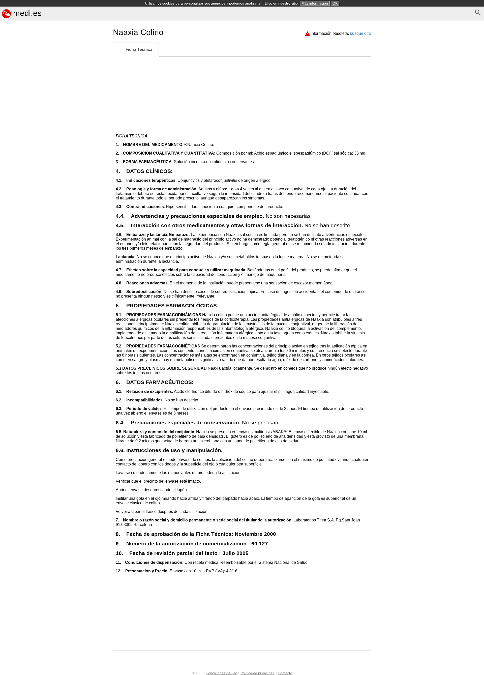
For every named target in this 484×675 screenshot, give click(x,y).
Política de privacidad (257, 673)
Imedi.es (26, 13)
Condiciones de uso (221, 673)
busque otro (360, 33)
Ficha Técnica (139, 49)
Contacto (285, 673)
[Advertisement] (55, 249)
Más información (314, 3)
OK (335, 3)
